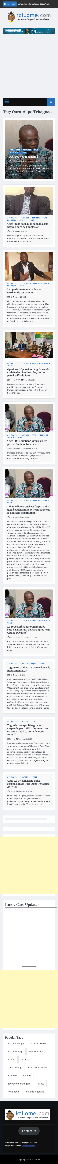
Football (27, 1075)
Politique (14, 153)
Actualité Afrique (16, 1043)
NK (10, 231)
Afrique (11, 1059)
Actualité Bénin (38, 1043)
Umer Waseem (28, 1145)
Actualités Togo (15, 1051)
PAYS (36, 150)
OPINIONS (36, 218)
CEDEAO (25, 1059)
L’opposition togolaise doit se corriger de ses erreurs (24, 291)
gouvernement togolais (20, 1083)
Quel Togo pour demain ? (23, 156)
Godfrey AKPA (16, 161)
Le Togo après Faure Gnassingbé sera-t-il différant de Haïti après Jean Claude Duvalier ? (28, 629)
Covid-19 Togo (15, 1067)
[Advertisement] (29, 65)
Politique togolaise (34, 1091)
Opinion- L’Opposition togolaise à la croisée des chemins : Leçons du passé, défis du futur (28, 372)
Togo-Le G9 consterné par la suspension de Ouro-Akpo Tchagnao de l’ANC (28, 783)
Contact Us (29, 1131)
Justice (40, 1083)
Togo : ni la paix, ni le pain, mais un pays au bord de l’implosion (27, 225)
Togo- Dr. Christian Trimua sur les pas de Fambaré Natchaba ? (27, 442)
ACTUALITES (15, 150)
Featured (27, 150)
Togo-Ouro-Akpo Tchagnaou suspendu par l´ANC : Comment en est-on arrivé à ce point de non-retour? (27, 730)
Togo (24, 153)
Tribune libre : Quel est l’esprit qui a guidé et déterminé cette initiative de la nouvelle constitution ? (28, 509)
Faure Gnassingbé (37, 1067)
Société (22, 220)
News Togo (13, 1091)
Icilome (12, 739)
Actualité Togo (36, 1051)
